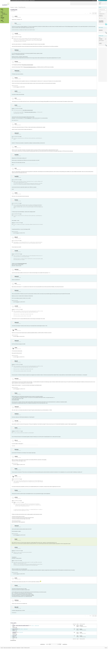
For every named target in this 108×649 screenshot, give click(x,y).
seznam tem (101, 30)
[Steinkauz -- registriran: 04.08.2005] (13, 50)
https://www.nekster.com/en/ (22, 263)
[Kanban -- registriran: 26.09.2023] (13, 491)
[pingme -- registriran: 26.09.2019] (13, 498)
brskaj (3, 18)
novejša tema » (65, 644)
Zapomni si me (102, 13)
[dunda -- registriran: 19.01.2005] (13, 105)
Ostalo (2, 20)
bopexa (16, 77)
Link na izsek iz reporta (15, 399)
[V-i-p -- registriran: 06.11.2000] (13, 24)
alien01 (13, 626)
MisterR (16, 237)
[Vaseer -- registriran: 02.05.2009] (13, 393)
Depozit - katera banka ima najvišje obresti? (20, 625)
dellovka (13, 636)
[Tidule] (13, 330)
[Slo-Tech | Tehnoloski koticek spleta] (5, 4)
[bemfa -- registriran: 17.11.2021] (13, 578)
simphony (17, 413)
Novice (2, 9)
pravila (3, 21)
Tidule (16, 329)
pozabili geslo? (101, 21)
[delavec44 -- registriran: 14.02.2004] (13, 133)
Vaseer (16, 393)
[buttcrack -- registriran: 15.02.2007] (13, 270)
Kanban (16, 490)
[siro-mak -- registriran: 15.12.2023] (13, 421)
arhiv (2, 10)
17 (37, 625)
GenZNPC (17, 154)
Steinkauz (17, 50)
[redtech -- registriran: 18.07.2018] (13, 457)
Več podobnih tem (13, 640)
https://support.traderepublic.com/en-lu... (30, 112)
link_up (16, 440)
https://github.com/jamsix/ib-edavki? (27, 64)
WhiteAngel (17, 70)
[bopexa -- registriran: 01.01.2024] (13, 78)
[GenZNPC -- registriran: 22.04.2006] (13, 155)
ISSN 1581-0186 (26, 647)
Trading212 (14, 632)
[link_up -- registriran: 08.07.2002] (13, 441)
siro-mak (16, 420)
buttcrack (16, 269)
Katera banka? (15, 628)
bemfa (16, 578)
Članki (2, 15)
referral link (29, 118)
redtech (16, 456)
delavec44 (17, 133)
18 (38, 625)
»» (95, 13)
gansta (16, 16)
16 (36, 625)
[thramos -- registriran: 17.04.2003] (13, 62)
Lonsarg (81, 635)
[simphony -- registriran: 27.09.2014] (13, 414)
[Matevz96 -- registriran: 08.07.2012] (13, 607)
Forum (2, 11)
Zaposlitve (2, 17)
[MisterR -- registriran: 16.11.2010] (13, 237)
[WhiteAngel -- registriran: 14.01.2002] (13, 71)
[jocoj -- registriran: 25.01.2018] (13, 98)
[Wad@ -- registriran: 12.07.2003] (13, 469)
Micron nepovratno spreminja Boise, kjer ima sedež (21, 0)
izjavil (20, 36)
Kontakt (22, 647)
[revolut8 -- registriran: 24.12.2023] (13, 34)
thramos (16, 61)
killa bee (13, 629)
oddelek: (47, 644)
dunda (16, 105)
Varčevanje (14, 635)
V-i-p (16, 23)
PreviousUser (14, 633)
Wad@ (16, 468)
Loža (16, 627)
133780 (81, 632)
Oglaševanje (18, 647)
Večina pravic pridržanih (7, 647)
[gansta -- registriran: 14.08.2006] (13, 17)
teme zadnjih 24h (4, 14)
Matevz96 (16, 607)
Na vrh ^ (106, 647)
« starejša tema (42, 644)
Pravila (2, 647)
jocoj (16, 98)
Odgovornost (14, 647)
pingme (16, 497)
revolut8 (16, 33)
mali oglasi (3, 13)
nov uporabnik (101, 20)
